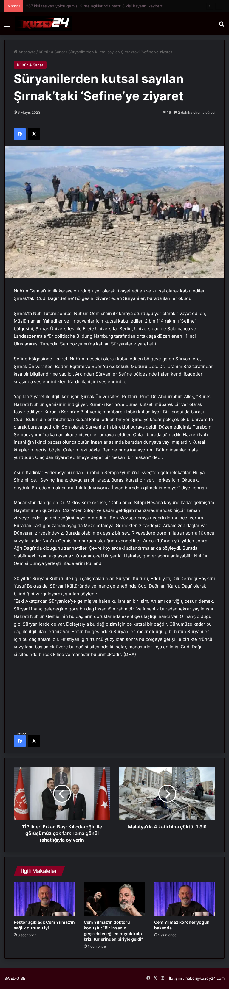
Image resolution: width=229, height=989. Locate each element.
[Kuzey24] (43, 23)
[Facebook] (20, 741)
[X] (34, 741)
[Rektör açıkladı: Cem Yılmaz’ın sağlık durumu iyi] (44, 899)
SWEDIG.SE (14, 978)
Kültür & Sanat (52, 51)
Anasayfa (26, 51)
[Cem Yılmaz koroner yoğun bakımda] (184, 899)
